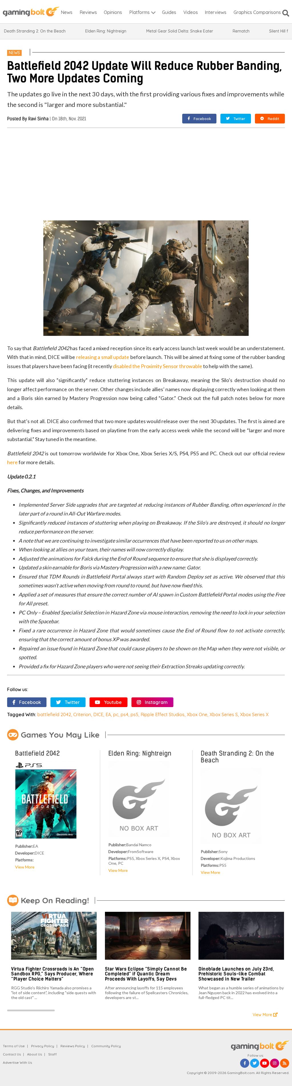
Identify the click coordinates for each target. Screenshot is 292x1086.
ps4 (124, 714)
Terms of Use (14, 1046)
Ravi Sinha (38, 118)
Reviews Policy (72, 1046)
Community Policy (106, 1046)
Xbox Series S (224, 714)
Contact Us (12, 1054)
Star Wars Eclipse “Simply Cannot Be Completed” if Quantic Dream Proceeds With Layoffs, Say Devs (146, 974)
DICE (98, 714)
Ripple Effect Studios (162, 714)
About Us (34, 1054)
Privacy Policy (42, 1046)
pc (115, 714)
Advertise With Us (17, 1062)
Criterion (82, 714)
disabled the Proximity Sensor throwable (157, 366)
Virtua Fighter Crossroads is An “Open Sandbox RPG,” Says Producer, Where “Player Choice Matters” (52, 974)
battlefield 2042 (54, 714)
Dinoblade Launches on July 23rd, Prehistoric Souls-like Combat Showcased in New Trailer (236, 974)
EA (108, 714)
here (12, 462)
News (14, 52)
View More (25, 866)
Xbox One (197, 714)
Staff (52, 1054)
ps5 (134, 714)
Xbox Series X (254, 714)
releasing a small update (102, 357)
